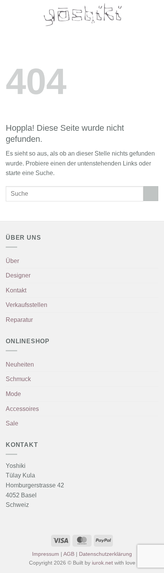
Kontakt (16, 290)
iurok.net (102, 563)
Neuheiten (20, 364)
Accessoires (22, 409)
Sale (12, 423)
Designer (18, 275)
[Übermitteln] (150, 193)
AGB (68, 554)
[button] (10, 14)
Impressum (45, 554)
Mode (13, 394)
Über (12, 261)
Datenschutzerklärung (105, 554)
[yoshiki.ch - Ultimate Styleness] (83, 14)
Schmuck (18, 379)
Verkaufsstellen (26, 305)
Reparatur (19, 320)
